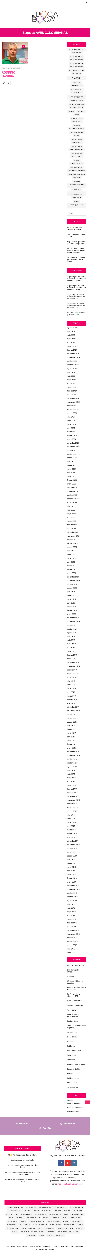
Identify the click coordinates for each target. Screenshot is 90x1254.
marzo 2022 (71, 521)
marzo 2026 (71, 346)
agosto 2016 (72, 767)
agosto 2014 (72, 856)
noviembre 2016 (73, 755)
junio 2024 (71, 421)
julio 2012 (71, 949)
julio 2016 (71, 770)
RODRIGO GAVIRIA (8, 74)
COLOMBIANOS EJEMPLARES (76, 78)
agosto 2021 (72, 547)
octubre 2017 (72, 714)
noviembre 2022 (73, 491)
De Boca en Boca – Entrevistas (17, 1246)
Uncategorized (72, 1087)
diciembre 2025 (73, 354)
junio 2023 (71, 465)
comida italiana (76, 146)
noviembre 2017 (73, 711)
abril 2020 (71, 603)
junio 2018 (71, 685)
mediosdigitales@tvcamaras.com (70, 1184)
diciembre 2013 (73, 886)
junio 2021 (71, 555)
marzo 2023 (71, 476)
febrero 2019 (72, 655)
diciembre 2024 (73, 398)
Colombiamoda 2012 (76, 56)
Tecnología (71, 1060)
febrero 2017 (72, 744)
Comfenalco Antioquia (76, 129)
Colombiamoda (77, 53)
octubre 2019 (72, 625)
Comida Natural (76, 157)
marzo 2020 (71, 607)
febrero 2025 (72, 391)
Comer (77, 115)
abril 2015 (71, 826)
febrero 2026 (72, 350)
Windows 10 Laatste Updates (75, 982)
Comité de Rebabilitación (77, 174)
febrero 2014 (72, 878)
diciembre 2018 (73, 662)
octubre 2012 (72, 938)
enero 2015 (71, 837)
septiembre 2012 (73, 941)
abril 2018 (71, 692)
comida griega (76, 143)
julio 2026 (71, 331)
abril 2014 (71, 871)
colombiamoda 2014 (76, 63)
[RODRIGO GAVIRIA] (15, 53)
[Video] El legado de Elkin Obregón (76, 297)
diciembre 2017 (73, 707)
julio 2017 (71, 726)
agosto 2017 (72, 722)
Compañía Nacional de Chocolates (76, 185)
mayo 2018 (71, 688)
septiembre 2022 (73, 499)
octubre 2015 (72, 804)
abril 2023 (71, 473)
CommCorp (76, 178)
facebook (24, 1123)
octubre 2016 (72, 759)
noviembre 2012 (73, 934)
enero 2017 (71, 748)
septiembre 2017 (73, 718)
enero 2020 (71, 614)
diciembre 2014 (73, 841)
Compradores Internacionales (76, 193)
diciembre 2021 (73, 532)
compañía (77, 181)
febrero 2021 (72, 569)
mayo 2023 (71, 469)
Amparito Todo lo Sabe (76, 1064)
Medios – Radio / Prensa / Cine (74, 1016)
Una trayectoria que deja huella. (76, 235)
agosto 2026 (72, 328)
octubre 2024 (72, 406)
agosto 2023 (72, 458)
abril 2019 (71, 648)
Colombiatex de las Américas (76, 96)
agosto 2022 (72, 502)
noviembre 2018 (73, 666)
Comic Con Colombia (76, 132)
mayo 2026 (71, 339)
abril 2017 (71, 737)
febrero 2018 (72, 700)
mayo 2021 (71, 558)
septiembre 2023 (73, 454)
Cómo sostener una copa (76, 205)
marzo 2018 (71, 696)
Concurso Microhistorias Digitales (76, 1027)
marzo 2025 (71, 387)
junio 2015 (71, 819)
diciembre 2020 (73, 577)
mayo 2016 (71, 778)
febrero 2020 (72, 610)
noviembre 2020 (73, 581)
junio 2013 (71, 908)
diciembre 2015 (73, 796)
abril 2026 (71, 342)
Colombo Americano (76, 101)
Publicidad (71, 1046)
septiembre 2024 (73, 409)
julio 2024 (71, 417)
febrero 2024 (72, 435)
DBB (69, 313)
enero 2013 (71, 927)
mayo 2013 (71, 912)
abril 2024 (71, 428)
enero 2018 (71, 703)
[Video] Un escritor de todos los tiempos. (76, 279)
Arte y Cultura (7, 68)
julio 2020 (71, 592)
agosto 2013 (72, 900)
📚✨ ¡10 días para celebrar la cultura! (22, 1155)
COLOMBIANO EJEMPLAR (76, 70)
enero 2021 (71, 573)
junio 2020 (71, 595)
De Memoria (72, 1037)
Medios (56, 1246)
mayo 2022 (71, 514)
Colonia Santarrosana (76, 104)
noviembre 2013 (73, 889)
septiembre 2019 (73, 629)
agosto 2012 (72, 945)
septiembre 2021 (73, 543)
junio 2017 (71, 729)
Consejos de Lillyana (75, 1005)
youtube (47, 1128)
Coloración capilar (76, 108)
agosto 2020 (72, 588)
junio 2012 (71, 953)
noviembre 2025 (73, 357)
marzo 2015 (71, 830)
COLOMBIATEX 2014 (76, 85)
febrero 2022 (72, 525)
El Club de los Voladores (45, 1249)
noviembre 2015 (73, 800)
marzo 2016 (71, 785)
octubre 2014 (72, 848)
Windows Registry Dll (75, 965)
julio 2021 (71, 551)
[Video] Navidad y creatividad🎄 (76, 314)
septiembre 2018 (73, 674)
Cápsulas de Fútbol (74, 1069)
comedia (71, 111)
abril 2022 (71, 517)
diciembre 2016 (73, 752)
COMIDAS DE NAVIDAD (76, 167)
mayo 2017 (71, 733)
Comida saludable (77, 164)
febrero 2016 (72, 789)
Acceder (70, 1100)
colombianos (76, 74)
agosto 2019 (72, 633)
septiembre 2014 (73, 852)
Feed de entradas (74, 1104)
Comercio (77, 125)
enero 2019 (71, 659)
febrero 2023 (72, 480)
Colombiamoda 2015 (76, 67)
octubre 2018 (72, 670)
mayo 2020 (71, 599)
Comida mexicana (76, 153)
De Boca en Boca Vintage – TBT (73, 995)
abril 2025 (71, 383)
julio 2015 (71, 815)
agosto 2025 (72, 369)
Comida (76, 136)
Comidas (76, 160)
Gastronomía (72, 1032)
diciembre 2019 (73, 618)
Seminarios (71, 1055)
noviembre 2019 (73, 621)
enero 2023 (71, 484)
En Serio (70, 1041)
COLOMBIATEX (77, 82)
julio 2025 (71, 372)
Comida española (76, 139)
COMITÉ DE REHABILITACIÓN (76, 171)
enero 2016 (71, 793)
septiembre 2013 (73, 897)
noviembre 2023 (73, 447)
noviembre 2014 (73, 845)
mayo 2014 (71, 867)
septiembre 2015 (73, 807)
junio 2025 (71, 376)
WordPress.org (73, 1111)
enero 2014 (71, 882)
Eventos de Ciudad (74, 1001)
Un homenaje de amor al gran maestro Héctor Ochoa (76, 260)
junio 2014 (71, 863)
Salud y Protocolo (74, 1051)
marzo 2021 (71, 566)
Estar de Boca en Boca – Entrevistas (76, 989)
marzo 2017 (71, 741)
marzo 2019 (71, 651)
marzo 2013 (71, 919)
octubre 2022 (72, 495)
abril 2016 (71, 781)
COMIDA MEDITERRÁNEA (77, 150)
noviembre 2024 (73, 402)
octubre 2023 (72, 450)
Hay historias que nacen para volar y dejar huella (76, 243)
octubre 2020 (72, 584)
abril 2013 (71, 915)
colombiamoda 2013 (76, 60)
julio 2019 (71, 636)
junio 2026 (71, 335)
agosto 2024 (72, 413)
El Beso (70, 1074)
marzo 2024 (71, 432)
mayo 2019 (71, 644)
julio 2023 (71, 462)
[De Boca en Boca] (45, 17)
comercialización (76, 118)
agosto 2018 (72, 677)
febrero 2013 (72, 923)
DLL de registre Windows (73, 971)
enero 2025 (71, 395)
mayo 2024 (71, 424)
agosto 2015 (72, 811)
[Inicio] (87, 1102)
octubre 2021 (72, 540)
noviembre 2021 (73, 536)
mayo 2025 (71, 380)
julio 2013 (71, 904)
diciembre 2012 (73, 930)
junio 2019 (71, 640)
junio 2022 (71, 510)
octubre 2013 (72, 893)
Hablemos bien (73, 1078)
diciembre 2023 (73, 443)
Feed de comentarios (75, 1108)
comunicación (76, 197)
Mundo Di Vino (72, 1083)
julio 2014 (71, 860)
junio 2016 (71, 774)
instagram (69, 1123)
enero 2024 (71, 439)
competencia (76, 189)
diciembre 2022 (73, 488)
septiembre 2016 (73, 763)
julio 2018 (71, 681)
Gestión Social (72, 1021)
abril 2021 (71, 562)
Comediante (81, 111)
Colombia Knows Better (76, 49)
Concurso (64, 1246)
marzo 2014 (71, 874)
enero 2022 (71, 528)
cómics (76, 201)
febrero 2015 (72, 834)
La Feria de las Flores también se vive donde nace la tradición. (76, 251)
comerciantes (76, 122)
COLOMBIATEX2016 (76, 92)
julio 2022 (71, 506)
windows (70, 976)
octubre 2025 (72, 361)
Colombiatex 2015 (76, 89)
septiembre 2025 (73, 365)
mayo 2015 (71, 822)
